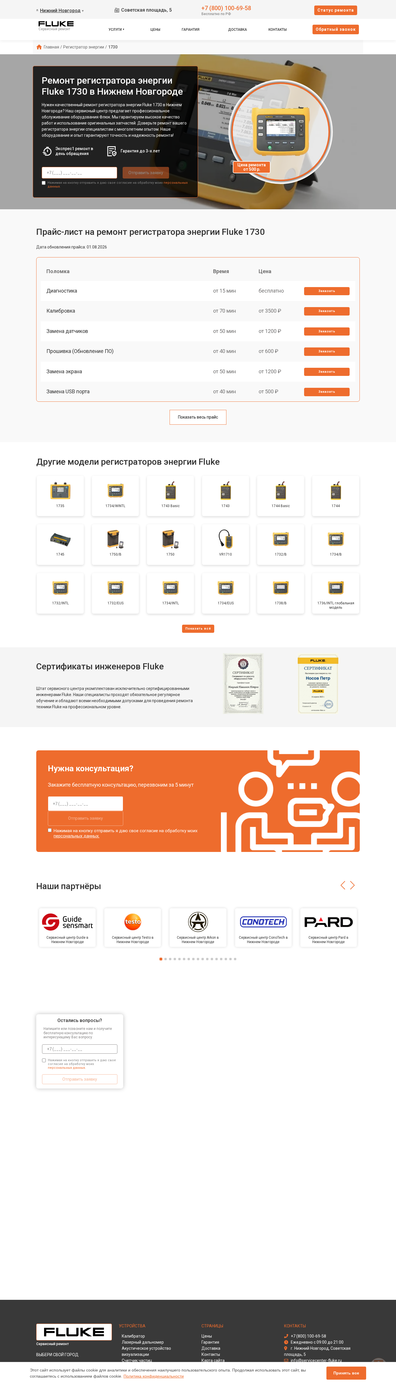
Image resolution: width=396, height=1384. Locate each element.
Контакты (277, 30)
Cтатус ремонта (335, 10)
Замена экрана (64, 371)
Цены (155, 30)
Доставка (237, 30)
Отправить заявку (145, 172)
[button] (343, 885)
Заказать (326, 291)
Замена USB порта (68, 391)
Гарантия (190, 30)
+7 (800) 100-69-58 (226, 8)
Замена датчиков (67, 331)
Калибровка (60, 311)
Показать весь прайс (198, 417)
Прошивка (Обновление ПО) (80, 351)
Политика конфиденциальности (153, 1376)
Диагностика (61, 291)
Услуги (115, 30)
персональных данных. (76, 836)
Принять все (346, 1373)
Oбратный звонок (336, 29)
